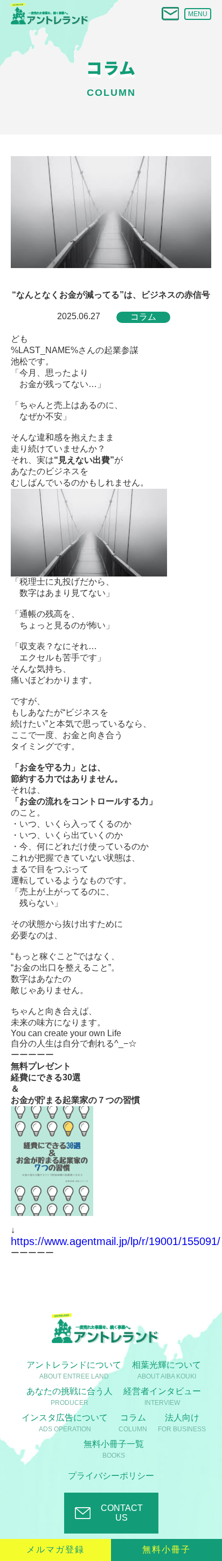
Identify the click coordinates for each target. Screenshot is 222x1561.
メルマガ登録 (55, 1549)
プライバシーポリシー (111, 1475)
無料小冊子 (166, 1549)
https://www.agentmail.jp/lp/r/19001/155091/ (115, 1241)
